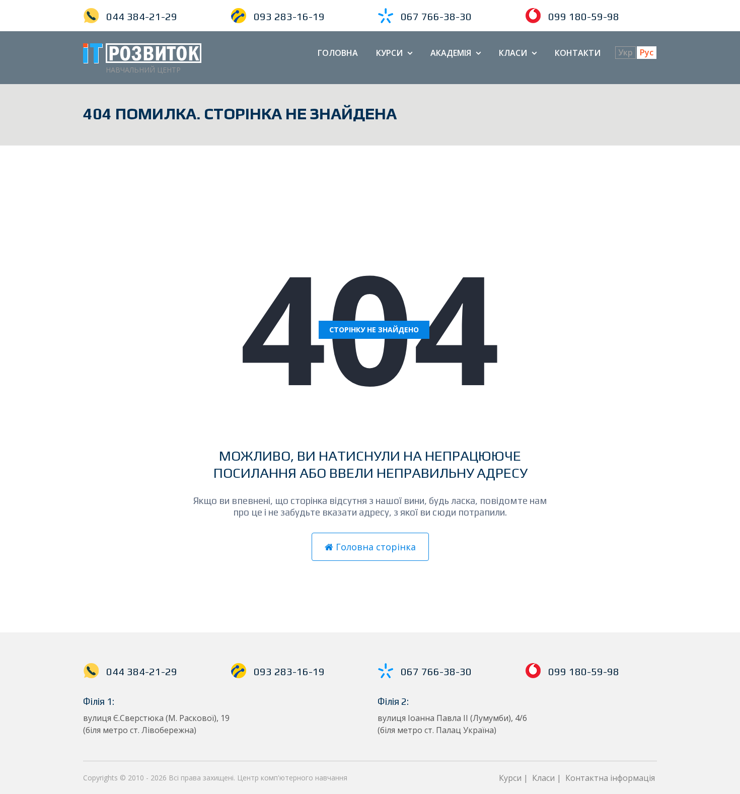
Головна (338, 52)
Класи (518, 52)
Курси (394, 52)
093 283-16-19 (289, 16)
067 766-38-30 (436, 16)
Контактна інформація (610, 777)
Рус (646, 52)
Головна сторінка (374, 547)
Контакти (578, 52)
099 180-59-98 (583, 16)
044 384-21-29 (141, 16)
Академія (455, 52)
